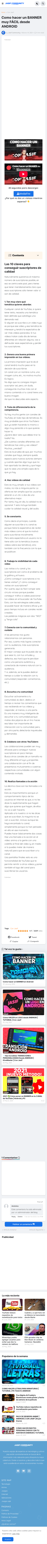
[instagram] (29, 1471)
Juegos (5, 1491)
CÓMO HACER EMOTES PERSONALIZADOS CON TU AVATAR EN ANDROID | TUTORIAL (30, 1430)
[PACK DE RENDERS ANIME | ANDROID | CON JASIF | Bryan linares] (8, 1418)
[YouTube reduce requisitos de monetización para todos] (12, 1305)
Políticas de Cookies (9, 1517)
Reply (14, 1217)
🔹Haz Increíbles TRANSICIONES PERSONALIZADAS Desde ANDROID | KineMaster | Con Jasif (18, 1058)
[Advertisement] (23, 113)
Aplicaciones (6, 1498)
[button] (3, 3)
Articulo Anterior (10, 1230)
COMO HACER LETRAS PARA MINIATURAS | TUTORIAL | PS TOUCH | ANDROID (20, 1389)
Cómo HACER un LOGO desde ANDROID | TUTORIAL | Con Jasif (20, 1018)
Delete (20, 1217)
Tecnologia (6, 1484)
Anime (4, 1487)
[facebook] (18, 1471)
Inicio (3, 12)
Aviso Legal (6, 1520)
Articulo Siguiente (36, 1230)
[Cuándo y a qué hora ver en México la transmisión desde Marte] (35, 1305)
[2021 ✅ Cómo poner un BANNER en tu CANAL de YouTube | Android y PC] (23, 1081)
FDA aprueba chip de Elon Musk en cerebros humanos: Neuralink (34, 1339)
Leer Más (16, 1534)
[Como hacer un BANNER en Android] (23, 966)
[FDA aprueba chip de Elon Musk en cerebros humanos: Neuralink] (35, 1329)
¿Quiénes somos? (9, 1524)
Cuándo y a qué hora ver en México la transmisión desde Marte (35, 1315)
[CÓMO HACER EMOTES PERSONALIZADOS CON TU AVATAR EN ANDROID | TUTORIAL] (8, 1430)
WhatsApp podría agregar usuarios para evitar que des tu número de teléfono (11, 1340)
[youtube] (23, 1471)
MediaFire (24, 193)
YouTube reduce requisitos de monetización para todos (12, 1315)
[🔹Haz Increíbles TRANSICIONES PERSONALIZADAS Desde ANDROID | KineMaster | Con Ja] (23, 1040)
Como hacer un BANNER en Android (18, 982)
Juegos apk (6, 1501)
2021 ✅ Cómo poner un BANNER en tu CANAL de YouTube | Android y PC (22, 1097)
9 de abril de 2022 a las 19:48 (34, 1217)
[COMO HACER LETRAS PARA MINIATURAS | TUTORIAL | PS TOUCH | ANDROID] (23, 1372)
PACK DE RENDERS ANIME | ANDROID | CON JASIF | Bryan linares (28, 1418)
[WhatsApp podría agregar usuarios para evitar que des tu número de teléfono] (12, 1329)
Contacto (5, 1510)
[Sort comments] (40, 1202)
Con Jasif (10, 12)
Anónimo (15, 1206)
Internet (5, 1494)
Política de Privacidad (10, 1514)
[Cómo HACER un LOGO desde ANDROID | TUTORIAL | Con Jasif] (23, 1002)
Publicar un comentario (23, 1224)
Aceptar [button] (8, 1539)
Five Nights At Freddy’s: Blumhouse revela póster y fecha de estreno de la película (30, 1397)
